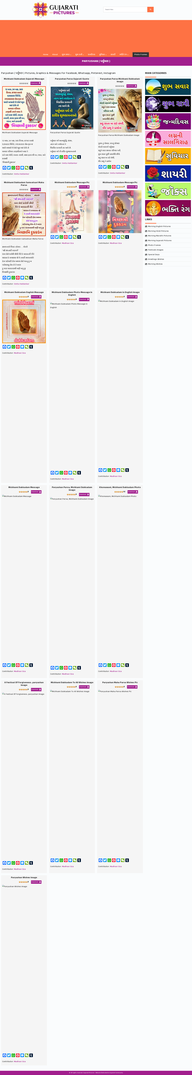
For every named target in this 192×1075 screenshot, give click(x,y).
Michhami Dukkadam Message (24, 487)
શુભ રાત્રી (78, 54)
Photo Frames (140, 54)
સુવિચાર (102, 54)
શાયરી (113, 54)
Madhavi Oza (68, 243)
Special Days (154, 254)
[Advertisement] (96, 35)
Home (45, 54)
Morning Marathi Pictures (159, 235)
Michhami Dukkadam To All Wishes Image (72, 682)
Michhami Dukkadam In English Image (120, 292)
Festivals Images (155, 250)
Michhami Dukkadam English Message (24, 292)
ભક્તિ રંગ (123, 54)
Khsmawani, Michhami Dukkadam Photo (120, 487)
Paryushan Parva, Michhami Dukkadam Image (72, 489)
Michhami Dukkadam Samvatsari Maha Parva (24, 184)
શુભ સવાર (66, 54)
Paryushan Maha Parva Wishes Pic (120, 682)
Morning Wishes (155, 264)
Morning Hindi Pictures (158, 231)
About (55, 54)
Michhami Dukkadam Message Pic (72, 182)
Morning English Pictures (159, 226)
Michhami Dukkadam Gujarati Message (24, 79)
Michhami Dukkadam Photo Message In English (72, 294)
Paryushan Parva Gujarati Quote (72, 79)
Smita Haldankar (21, 174)
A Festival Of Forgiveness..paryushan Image (24, 684)
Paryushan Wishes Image (24, 877)
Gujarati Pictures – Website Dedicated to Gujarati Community (103, 1073)
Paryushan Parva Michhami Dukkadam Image (120, 80)
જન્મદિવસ (91, 54)
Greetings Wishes (156, 259)
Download (34, 83)
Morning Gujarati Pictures (160, 240)
